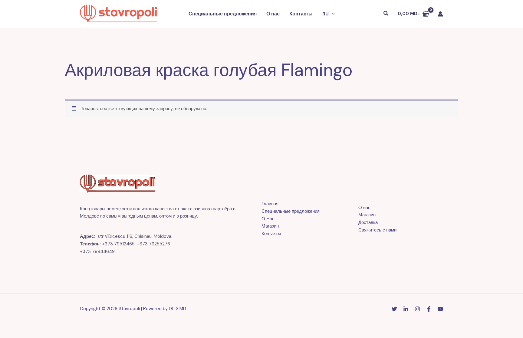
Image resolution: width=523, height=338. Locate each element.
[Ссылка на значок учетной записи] (440, 14)
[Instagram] (417, 309)
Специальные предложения (223, 14)
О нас (273, 14)
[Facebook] (429, 309)
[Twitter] (394, 309)
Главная (270, 204)
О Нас (268, 219)
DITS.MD (177, 309)
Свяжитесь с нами (377, 230)
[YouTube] (440, 309)
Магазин (270, 226)
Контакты (301, 14)
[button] (332, 14)
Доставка (368, 222)
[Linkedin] (406, 309)
